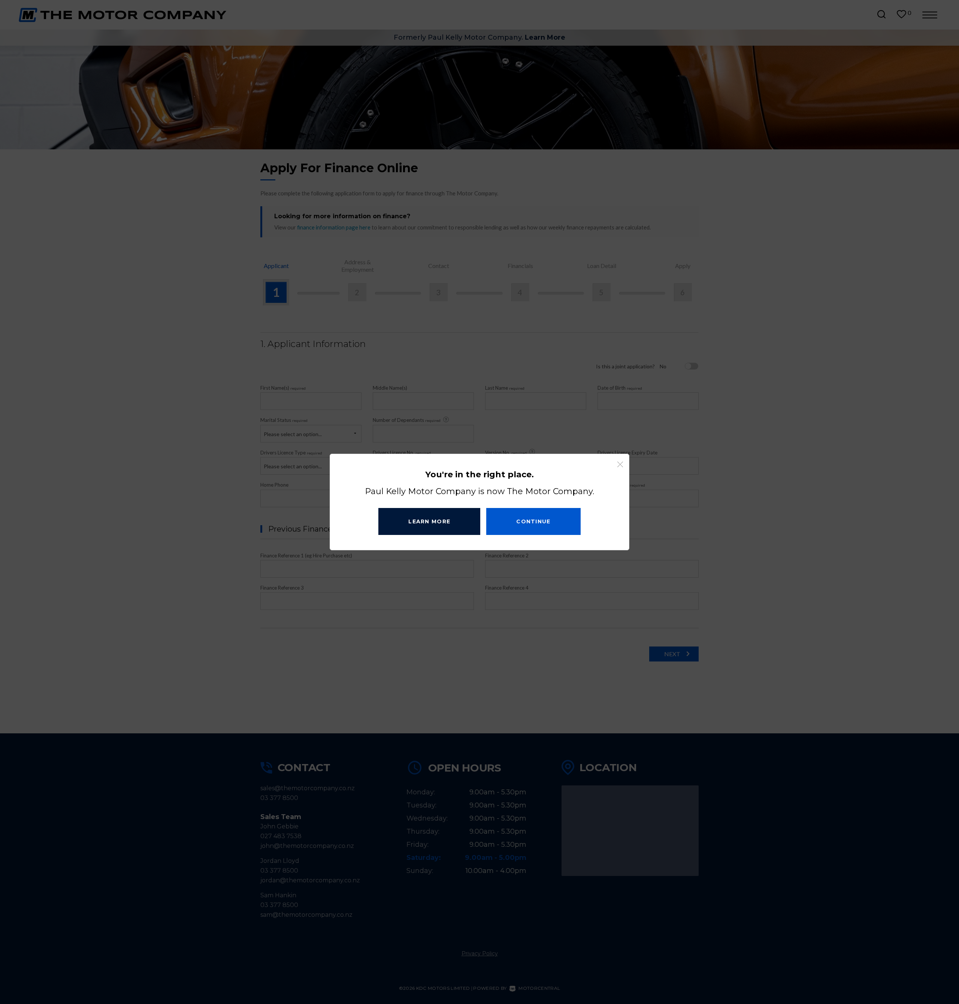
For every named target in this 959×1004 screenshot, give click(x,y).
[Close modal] (620, 465)
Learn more (429, 521)
